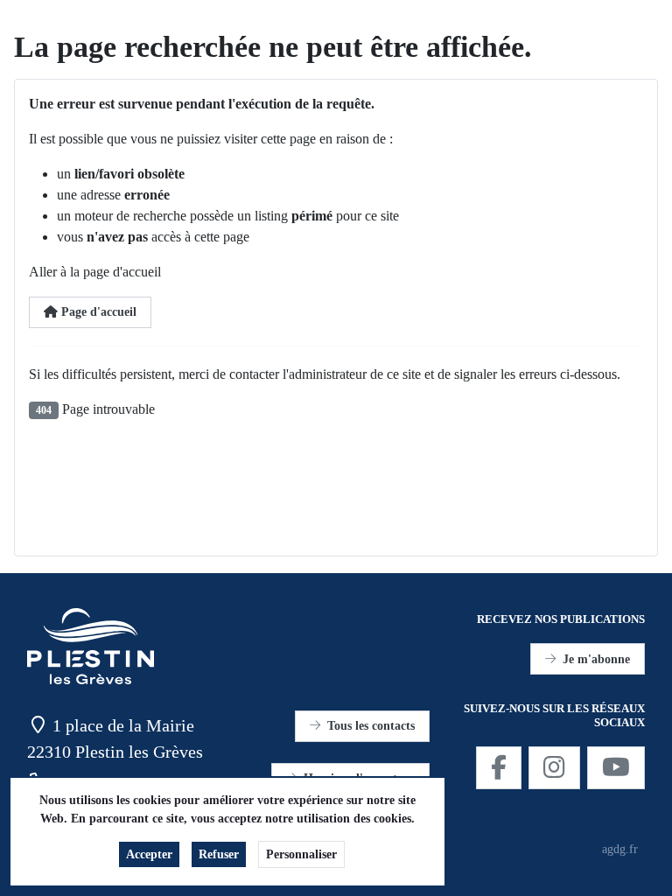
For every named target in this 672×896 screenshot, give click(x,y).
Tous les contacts (371, 725)
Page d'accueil (97, 311)
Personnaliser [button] (301, 854)
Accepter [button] (149, 854)
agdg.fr (620, 849)
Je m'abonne (596, 659)
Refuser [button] (219, 854)
